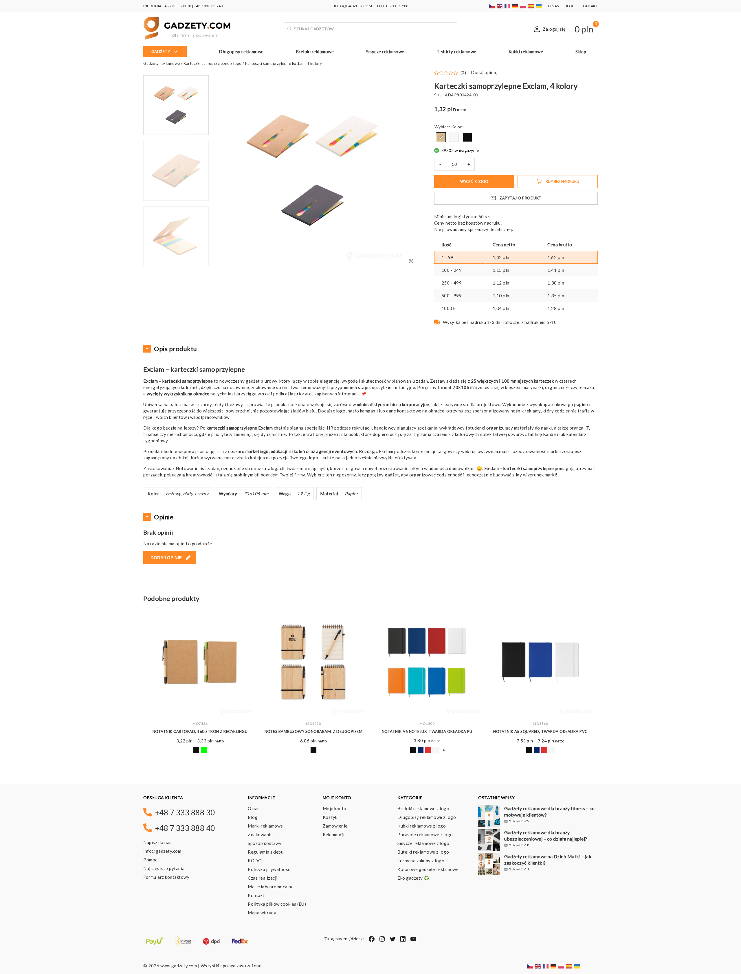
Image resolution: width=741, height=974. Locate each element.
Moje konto (334, 808)
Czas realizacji (263, 878)
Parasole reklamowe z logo (425, 834)
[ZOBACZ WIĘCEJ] (200, 662)
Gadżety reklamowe (161, 63)
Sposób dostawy (264, 843)
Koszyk (330, 817)
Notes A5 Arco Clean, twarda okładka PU (540, 731)
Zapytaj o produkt (521, 198)
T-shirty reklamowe (456, 51)
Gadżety (160, 51)
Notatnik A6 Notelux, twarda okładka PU (313, 731)
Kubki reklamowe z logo (421, 825)
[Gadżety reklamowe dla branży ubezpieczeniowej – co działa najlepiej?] (489, 840)
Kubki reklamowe (526, 51)
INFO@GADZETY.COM (353, 6)
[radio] (440, 137)
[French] (508, 6)
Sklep (580, 51)
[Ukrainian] (539, 6)
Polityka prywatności (269, 869)
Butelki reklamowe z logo (423, 851)
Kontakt (589, 6)
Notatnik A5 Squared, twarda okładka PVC (427, 731)
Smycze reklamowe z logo (423, 843)
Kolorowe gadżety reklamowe (427, 869)
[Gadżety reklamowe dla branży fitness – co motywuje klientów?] (489, 816)
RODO (255, 860)
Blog (570, 6)
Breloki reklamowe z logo (423, 808)
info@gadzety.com (162, 851)
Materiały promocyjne (271, 886)
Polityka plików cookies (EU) (277, 904)
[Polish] (523, 6)
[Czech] (492, 6)
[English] (500, 6)
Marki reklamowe (265, 825)
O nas (553, 6)
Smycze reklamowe (385, 51)
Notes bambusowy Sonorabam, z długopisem (200, 731)
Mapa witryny (262, 912)
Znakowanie (260, 834)
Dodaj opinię (484, 72)
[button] (176, 266)
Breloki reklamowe (315, 51)
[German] (515, 6)
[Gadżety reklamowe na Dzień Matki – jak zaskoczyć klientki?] (489, 864)
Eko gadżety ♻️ (413, 878)
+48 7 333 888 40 (208, 6)
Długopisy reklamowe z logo (426, 817)
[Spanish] (531, 6)
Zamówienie (335, 825)
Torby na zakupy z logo (420, 860)
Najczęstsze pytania (164, 868)
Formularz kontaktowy (166, 877)
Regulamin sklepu (265, 851)
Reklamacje (334, 834)
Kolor (456, 126)
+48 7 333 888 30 (176, 6)
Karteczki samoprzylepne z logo (212, 63)
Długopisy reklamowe (241, 51)
